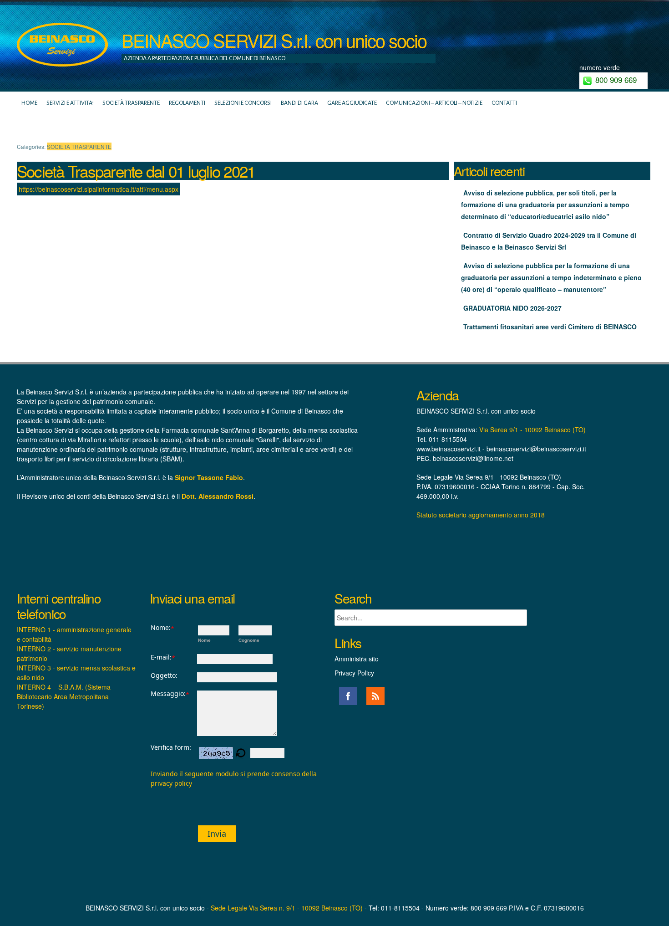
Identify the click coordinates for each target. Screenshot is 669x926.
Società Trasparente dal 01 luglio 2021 (136, 170)
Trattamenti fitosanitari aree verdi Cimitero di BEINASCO (550, 326)
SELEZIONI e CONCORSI (243, 103)
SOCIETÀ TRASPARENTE (131, 103)
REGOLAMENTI (187, 103)
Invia (217, 833)
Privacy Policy (354, 672)
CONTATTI (504, 103)
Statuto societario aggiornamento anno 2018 (480, 514)
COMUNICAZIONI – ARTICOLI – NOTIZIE (434, 103)
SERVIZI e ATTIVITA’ (69, 103)
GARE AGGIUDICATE (352, 103)
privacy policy (171, 783)
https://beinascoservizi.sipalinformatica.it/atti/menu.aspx (98, 189)
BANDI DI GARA (299, 103)
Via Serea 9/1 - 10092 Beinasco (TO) (532, 429)
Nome (204, 640)
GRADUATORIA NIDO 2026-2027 (512, 307)
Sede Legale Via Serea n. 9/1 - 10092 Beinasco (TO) (287, 907)
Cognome (248, 640)
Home (29, 103)
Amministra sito (356, 658)
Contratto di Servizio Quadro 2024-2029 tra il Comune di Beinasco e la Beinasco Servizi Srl (548, 240)
